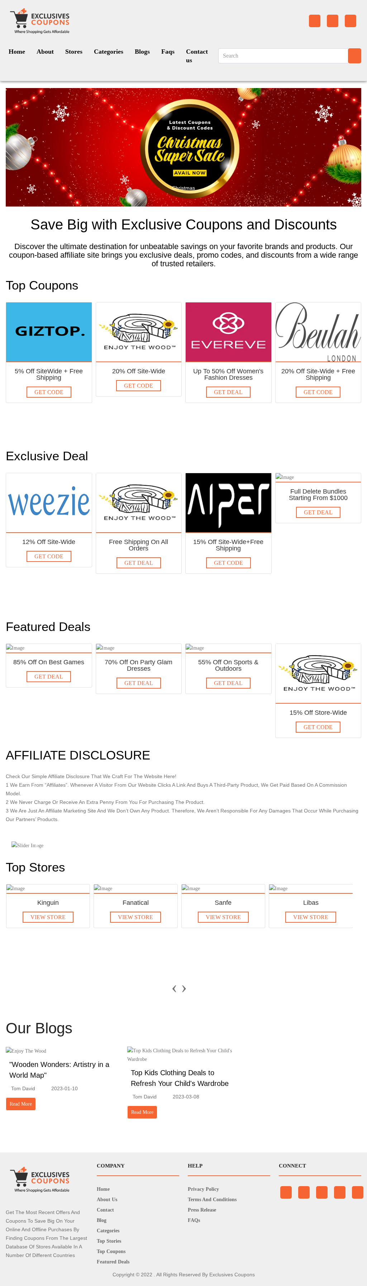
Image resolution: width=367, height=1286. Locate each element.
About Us (107, 1199)
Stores (73, 51)
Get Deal (228, 392)
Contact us (197, 56)
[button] (32, 147)
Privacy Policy (203, 1189)
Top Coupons (111, 1251)
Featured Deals (113, 1262)
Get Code (48, 392)
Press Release (202, 1210)
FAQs (194, 1220)
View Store (48, 917)
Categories (108, 51)
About (45, 51)
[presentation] (174, 986)
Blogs (142, 51)
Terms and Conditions (212, 1199)
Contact (105, 1210)
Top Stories (109, 1241)
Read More (21, 1104)
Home (17, 51)
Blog (101, 1220)
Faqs (168, 51)
